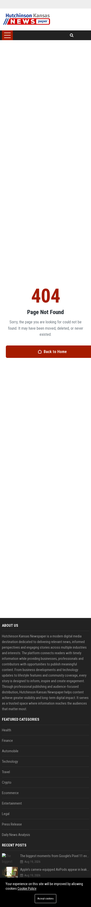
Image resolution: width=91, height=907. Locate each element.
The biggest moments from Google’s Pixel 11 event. (54, 856)
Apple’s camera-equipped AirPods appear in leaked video (54, 869)
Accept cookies (45, 898)
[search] (72, 35)
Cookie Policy (26, 888)
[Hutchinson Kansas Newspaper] (26, 19)
